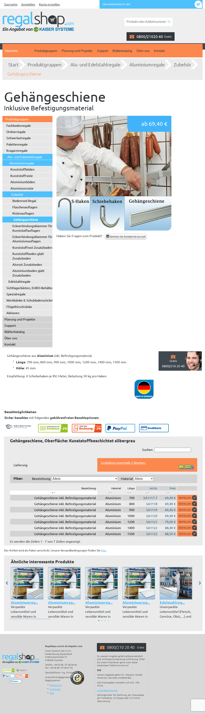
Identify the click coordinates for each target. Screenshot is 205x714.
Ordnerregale (16, 132)
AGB (52, 693)
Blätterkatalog (122, 51)
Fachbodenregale (18, 125)
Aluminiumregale (147, 64)
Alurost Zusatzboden (27, 264)
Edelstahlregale (19, 281)
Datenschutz (56, 685)
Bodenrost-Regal (24, 201)
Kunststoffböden (22, 169)
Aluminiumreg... (24, 602)
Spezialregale (16, 294)
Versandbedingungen (107, 690)
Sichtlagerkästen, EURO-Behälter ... (31, 288)
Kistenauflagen (23, 213)
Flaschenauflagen (24, 207)
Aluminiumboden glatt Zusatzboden (28, 273)
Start (13, 64)
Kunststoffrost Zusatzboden (32, 247)
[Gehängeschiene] (113, 173)
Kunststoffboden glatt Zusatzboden (28, 256)
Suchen (147, 449)
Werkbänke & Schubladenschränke (30, 300)
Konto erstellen (49, 4)
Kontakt (159, 51)
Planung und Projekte (77, 51)
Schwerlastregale (18, 138)
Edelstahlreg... (172, 602)
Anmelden (28, 4)
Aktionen (12, 313)
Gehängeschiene (24, 74)
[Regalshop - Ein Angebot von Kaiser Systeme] (38, 21)
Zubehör (182, 64)
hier (103, 550)
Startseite (10, 4)
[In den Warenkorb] (187, 497)
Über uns (143, 51)
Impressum (55, 689)
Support (102, 51)
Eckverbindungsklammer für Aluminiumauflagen (32, 239)
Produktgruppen (45, 51)
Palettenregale (17, 144)
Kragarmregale (17, 150)
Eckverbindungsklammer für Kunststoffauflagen (32, 228)
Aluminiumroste (21, 188)
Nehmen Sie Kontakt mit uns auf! (127, 236)
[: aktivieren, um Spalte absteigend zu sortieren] (53, 493)
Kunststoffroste (21, 176)
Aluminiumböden (22, 182)
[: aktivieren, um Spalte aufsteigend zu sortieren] (109, 493)
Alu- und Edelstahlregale (95, 64)
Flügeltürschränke (19, 307)
